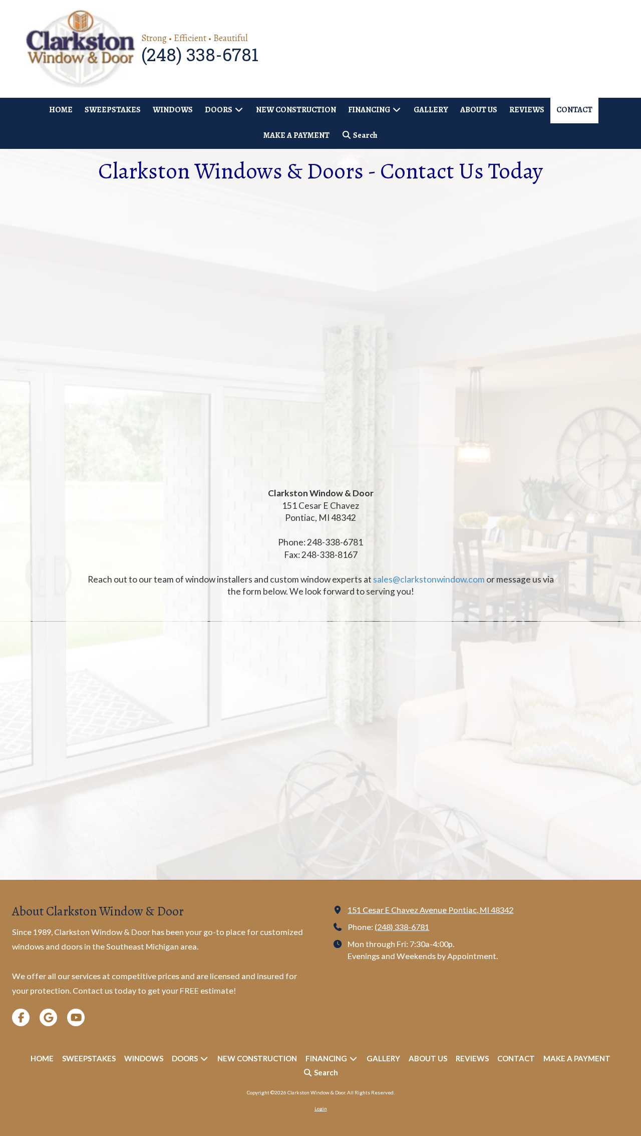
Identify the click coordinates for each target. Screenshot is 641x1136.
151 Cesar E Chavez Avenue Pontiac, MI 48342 (430, 909)
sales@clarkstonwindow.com (429, 579)
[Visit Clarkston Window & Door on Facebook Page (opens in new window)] (21, 1017)
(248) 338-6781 (402, 926)
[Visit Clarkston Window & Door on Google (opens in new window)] (48, 1017)
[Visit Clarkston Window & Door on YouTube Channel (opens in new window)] (76, 1017)
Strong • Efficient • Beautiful (194, 38)
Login (320, 1108)
